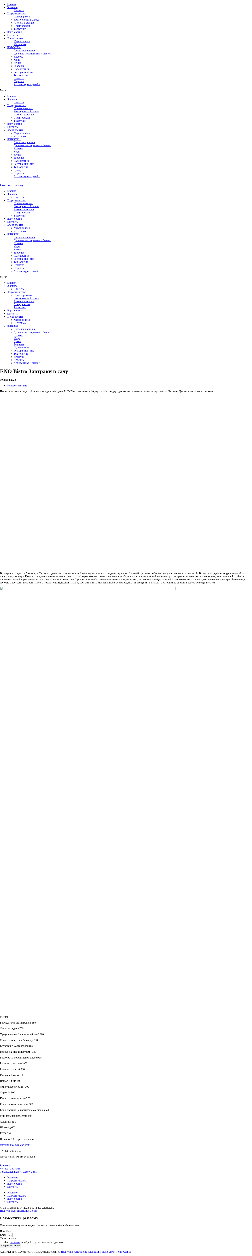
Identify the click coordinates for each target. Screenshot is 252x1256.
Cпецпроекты (22, 25)
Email (3, 1234)
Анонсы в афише (24, 22)
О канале (12, 7)
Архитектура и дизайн (27, 84)
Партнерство (14, 31)
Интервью (20, 44)
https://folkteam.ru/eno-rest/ (14, 1144)
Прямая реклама (23, 16)
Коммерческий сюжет (26, 19)
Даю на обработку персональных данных (33, 1242)
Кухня (17, 62)
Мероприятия (22, 41)
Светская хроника (24, 50)
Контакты (12, 35)
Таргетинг (20, 28)
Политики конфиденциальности (80, 1251)
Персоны (19, 81)
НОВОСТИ (14, 47)
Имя (3, 1231)
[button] (126, 90)
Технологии (21, 75)
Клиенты (19, 10)
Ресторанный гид (24, 72)
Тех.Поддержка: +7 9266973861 (18, 1171)
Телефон (5, 1238)
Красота (18, 56)
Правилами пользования (116, 1251)
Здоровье (19, 65)
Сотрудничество (16, 13)
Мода (17, 59)
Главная (11, 4)
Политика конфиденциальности (19, 1210)
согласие (15, 1242)
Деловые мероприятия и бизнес (32, 53)
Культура (19, 78)
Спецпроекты (15, 38)
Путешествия (21, 68)
